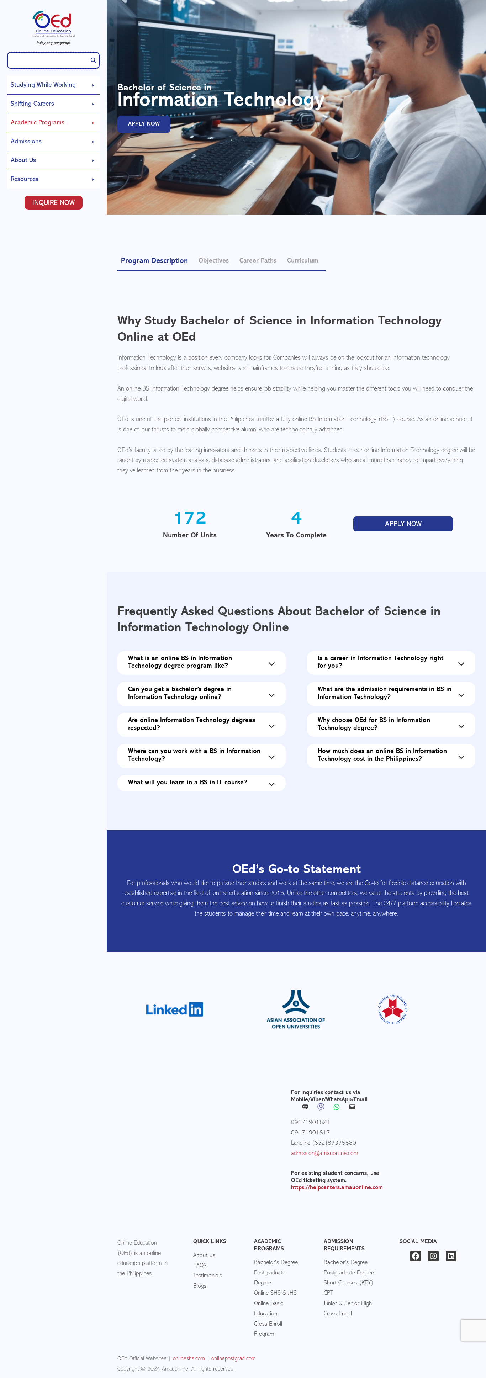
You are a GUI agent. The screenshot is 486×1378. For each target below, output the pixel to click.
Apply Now (403, 524)
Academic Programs (37, 123)
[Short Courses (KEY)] (349, 1283)
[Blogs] (199, 1286)
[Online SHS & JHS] (275, 1293)
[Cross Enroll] (338, 1314)
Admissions (26, 142)
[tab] (154, 260)
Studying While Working (43, 85)
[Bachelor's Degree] (276, 1263)
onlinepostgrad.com (233, 1358)
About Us (23, 161)
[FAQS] (200, 1266)
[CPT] (328, 1293)
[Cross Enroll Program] (278, 1329)
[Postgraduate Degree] (278, 1278)
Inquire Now (53, 203)
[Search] (93, 60)
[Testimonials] (207, 1276)
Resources (24, 179)
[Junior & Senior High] (348, 1304)
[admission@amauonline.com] (324, 1154)
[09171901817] (310, 1133)
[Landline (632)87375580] (323, 1143)
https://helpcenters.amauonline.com (337, 1187)
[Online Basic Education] (278, 1309)
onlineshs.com (189, 1358)
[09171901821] (310, 1123)
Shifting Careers (32, 104)
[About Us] (204, 1256)
